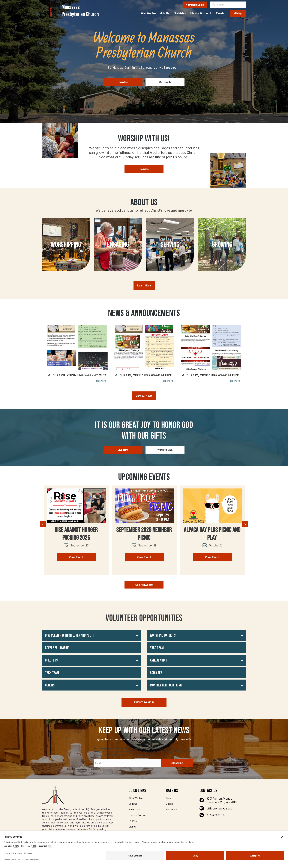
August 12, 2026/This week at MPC (210, 375)
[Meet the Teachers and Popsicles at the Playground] (212, 505)
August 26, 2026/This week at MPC (77, 375)
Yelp (168, 798)
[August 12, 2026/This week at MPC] (211, 347)
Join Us (133, 803)
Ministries (134, 809)
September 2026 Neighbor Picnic (76, 534)
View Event (76, 557)
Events (133, 820)
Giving (132, 826)
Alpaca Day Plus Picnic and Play (144, 534)
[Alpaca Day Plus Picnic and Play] (144, 505)
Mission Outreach (138, 815)
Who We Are (136, 798)
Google (170, 803)
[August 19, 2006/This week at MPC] (144, 347)
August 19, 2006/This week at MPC (143, 375)
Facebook (171, 809)
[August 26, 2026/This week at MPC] (77, 347)
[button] (91, 635)
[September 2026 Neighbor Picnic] (75, 505)
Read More (100, 380)
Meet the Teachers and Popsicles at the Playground (212, 537)
